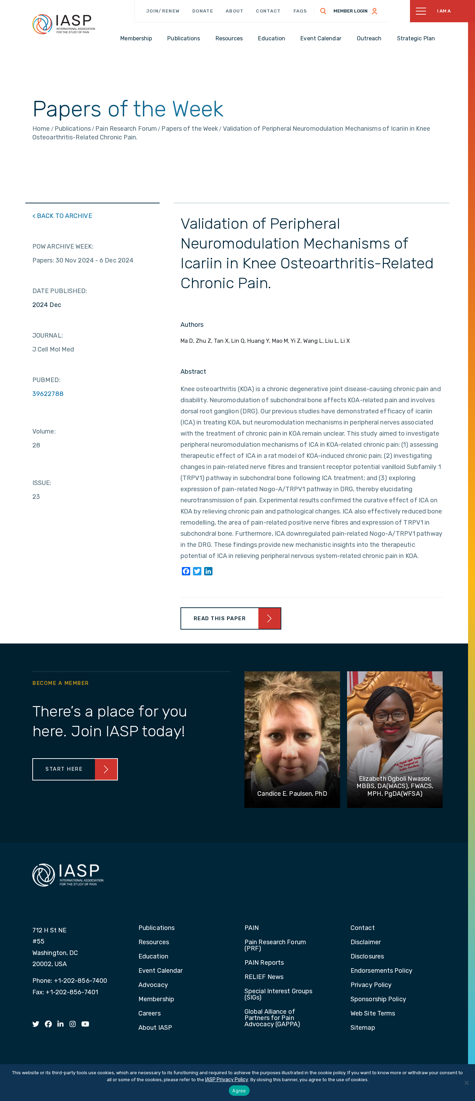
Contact (268, 11)
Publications (156, 928)
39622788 (48, 394)
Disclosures (367, 956)
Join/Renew (163, 11)
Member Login (350, 11)
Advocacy (153, 985)
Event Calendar (160, 971)
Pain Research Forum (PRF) (275, 945)
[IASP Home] (63, 24)
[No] (466, 1082)
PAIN (251, 928)
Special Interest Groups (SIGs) (278, 994)
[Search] (323, 11)
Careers (149, 1013)
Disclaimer (366, 942)
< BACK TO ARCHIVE (62, 216)
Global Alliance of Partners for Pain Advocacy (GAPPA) (272, 1018)
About (235, 11)
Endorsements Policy (381, 971)
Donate (202, 11)
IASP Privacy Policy (226, 1080)
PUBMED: (46, 380)
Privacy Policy (371, 985)
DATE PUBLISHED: (59, 291)
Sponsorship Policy (378, 999)
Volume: (44, 431)
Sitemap (363, 1028)
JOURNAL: (47, 335)
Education (153, 956)
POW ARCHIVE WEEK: (63, 246)
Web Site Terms (373, 1013)
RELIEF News (263, 977)
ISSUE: (41, 483)
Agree (239, 1090)
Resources (153, 942)
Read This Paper (220, 618)
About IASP (155, 1028)
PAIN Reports (264, 963)
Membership (156, 999)
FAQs (300, 11)
